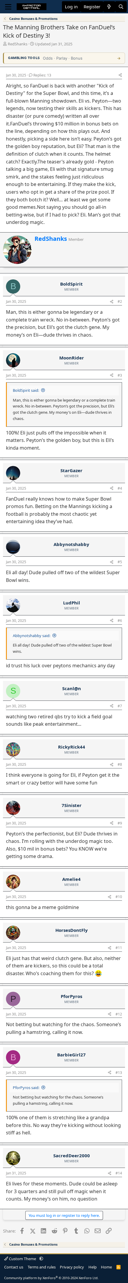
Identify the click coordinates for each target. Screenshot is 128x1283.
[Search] (121, 6)
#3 (120, 375)
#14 (118, 1173)
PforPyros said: (26, 1087)
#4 (120, 488)
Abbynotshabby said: (31, 635)
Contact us (13, 1267)
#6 (120, 620)
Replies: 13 (42, 75)
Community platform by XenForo (51, 1278)
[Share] (120, 75)
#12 (118, 1014)
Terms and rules (42, 1267)
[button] (41, 1258)
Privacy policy (72, 1267)
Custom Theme (22, 1258)
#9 (120, 823)
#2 (120, 301)
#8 (120, 764)
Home (106, 1267)
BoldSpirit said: (26, 390)
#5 (120, 561)
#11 (118, 947)
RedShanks (17, 44)
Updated (53, 44)
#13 (118, 1072)
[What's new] (109, 6)
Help (92, 1267)
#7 (120, 706)
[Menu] (8, 7)
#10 (118, 896)
